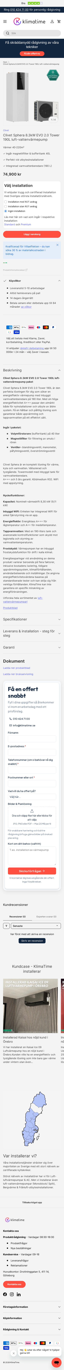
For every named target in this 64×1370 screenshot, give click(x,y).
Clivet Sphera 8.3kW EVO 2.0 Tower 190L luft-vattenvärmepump (31, 64)
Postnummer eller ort (21, 777)
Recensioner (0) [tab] (17, 916)
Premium (26, 224)
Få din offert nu (32, 53)
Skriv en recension (32, 940)
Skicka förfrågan (30, 871)
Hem (5, 62)
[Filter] (6, 926)
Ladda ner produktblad (16, 667)
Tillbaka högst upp (32, 1202)
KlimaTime (14, 1362)
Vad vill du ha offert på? (22, 791)
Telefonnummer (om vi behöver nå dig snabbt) (30, 761)
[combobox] (32, 33)
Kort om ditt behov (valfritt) (24, 843)
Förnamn (13, 732)
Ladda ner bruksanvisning (18, 674)
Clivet (6, 130)
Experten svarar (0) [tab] (46, 916)
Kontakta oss (14, 1284)
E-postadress (17, 746)
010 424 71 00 (19, 9)
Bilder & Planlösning (20, 803)
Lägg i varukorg (32, 234)
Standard (9, 224)
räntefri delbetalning (32, 348)
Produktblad (10, 607)
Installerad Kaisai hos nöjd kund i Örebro (25, 1039)
